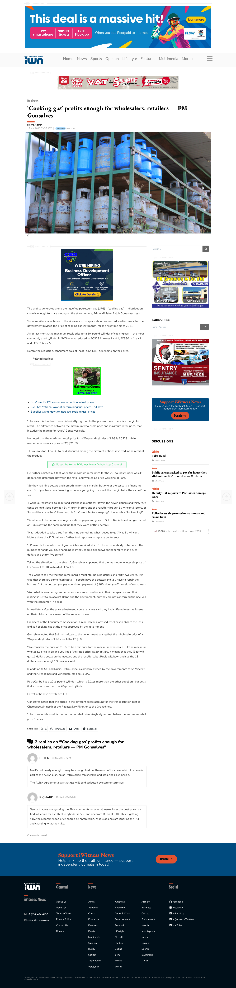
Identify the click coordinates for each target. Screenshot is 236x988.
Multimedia (168, 58)
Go (204, 326)
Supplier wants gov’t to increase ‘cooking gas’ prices (63, 412)
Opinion (112, 58)
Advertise (61, 907)
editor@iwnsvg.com (38, 920)
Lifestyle (129, 58)
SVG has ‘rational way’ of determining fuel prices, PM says (67, 407)
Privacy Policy (63, 919)
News (82, 58)
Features (147, 58)
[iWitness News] (32, 886)
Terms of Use (63, 913)
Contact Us (62, 925)
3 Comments (159, 460)
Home (68, 58)
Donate (178, 415)
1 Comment (159, 481)
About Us (61, 901)
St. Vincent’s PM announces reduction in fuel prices (62, 402)
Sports (96, 58)
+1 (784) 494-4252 (37, 914)
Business (33, 100)
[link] (33, 60)
